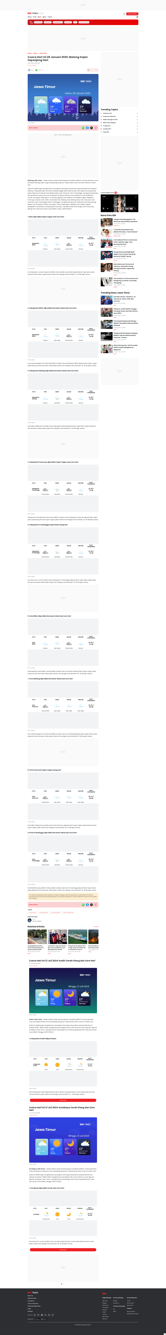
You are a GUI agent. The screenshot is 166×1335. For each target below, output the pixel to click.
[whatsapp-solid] (83, 127)
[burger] (137, 17)
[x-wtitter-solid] (91, 127)
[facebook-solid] (87, 127)
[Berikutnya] (99, 1021)
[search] (124, 14)
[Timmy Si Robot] (29, 920)
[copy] (95, 127)
